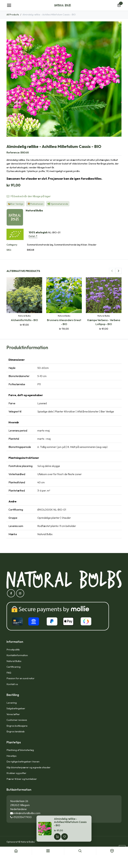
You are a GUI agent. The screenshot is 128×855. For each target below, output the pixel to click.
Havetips (11, 755)
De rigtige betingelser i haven (23, 761)
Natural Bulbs (13, 661)
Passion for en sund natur (20, 678)
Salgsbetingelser (15, 708)
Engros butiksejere (17, 725)
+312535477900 (22, 817)
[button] (112, 271)
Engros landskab (15, 731)
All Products (12, 14)
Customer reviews (16, 719)
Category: (12, 244)
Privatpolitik (13, 649)
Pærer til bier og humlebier (21, 778)
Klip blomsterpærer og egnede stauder (28, 767)
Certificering (13, 666)
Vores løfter (13, 714)
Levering (11, 702)
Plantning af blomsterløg (20, 750)
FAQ (8, 672)
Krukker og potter (16, 773)
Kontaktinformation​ (17, 655)
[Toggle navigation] (9, 5)
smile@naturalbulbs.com (26, 813)
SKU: (9, 249)
